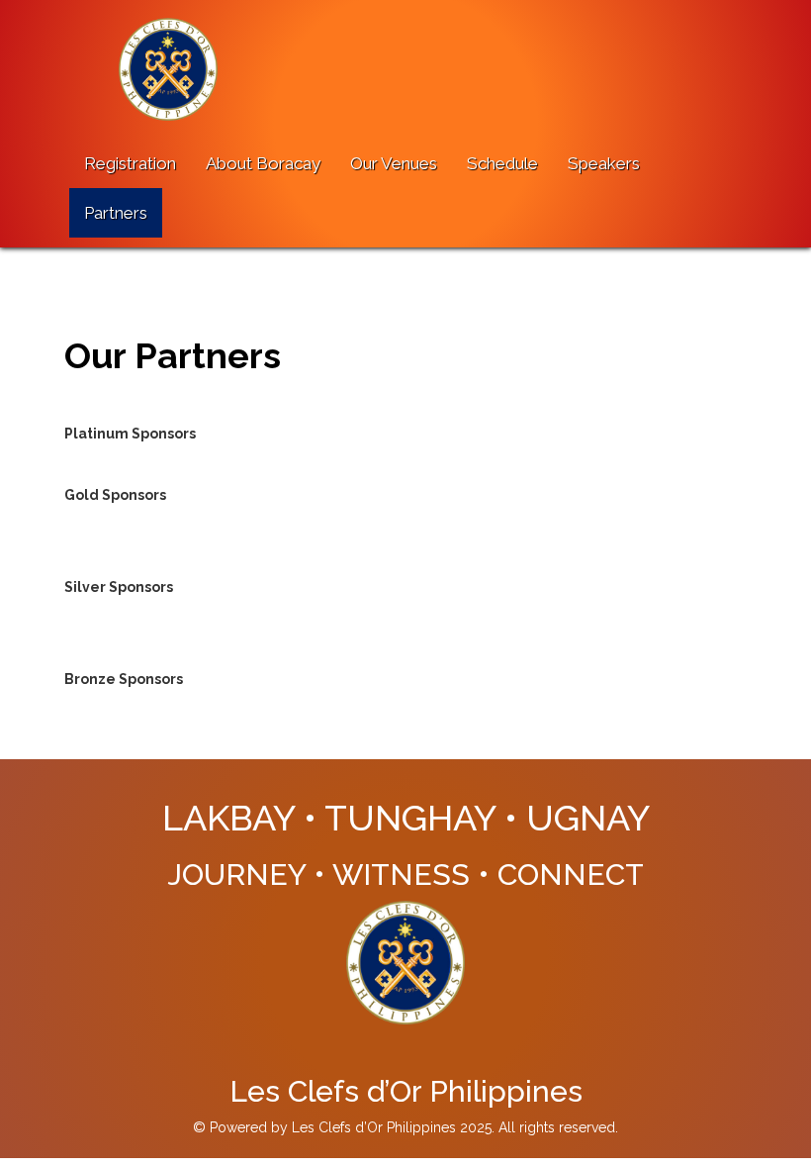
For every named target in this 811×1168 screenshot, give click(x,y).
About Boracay (263, 163)
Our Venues (393, 163)
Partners (115, 213)
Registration (130, 163)
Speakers (604, 163)
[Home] (175, 69)
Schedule (502, 163)
